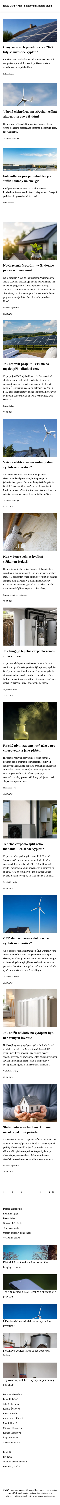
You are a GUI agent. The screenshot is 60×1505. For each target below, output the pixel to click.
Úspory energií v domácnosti (15, 595)
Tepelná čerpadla (10, 689)
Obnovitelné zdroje (11, 138)
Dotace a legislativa (11, 308)
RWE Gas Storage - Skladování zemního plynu (27, 5)
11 (40, 1192)
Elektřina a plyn (9, 788)
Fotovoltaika (8, 74)
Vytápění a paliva (10, 1071)
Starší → (52, 1192)
